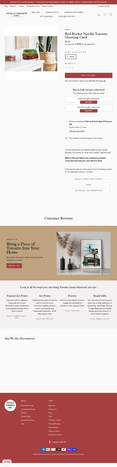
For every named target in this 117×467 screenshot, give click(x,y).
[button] (88, 44)
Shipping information (88, 191)
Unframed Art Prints (28, 409)
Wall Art (36, 12)
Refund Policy (53, 427)
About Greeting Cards (88, 179)
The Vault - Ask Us (55, 420)
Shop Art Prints (44, 319)
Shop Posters (72, 311)
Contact (21, 6)
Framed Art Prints (27, 406)
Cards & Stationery (74, 12)
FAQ (50, 416)
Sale (22, 424)
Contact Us (53, 409)
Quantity (70, 64)
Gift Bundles (46, 16)
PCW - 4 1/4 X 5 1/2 (75, 52)
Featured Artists (66, 16)
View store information (77, 131)
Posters (23, 413)
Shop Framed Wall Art (17, 317)
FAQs (89, 185)
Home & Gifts (52, 12)
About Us (13, 6)
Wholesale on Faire (33, 6)
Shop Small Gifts (99, 319)
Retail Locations (47, 6)
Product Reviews (54, 424)
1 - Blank (70, 56)
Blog (6, 6)
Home (67, 30)
